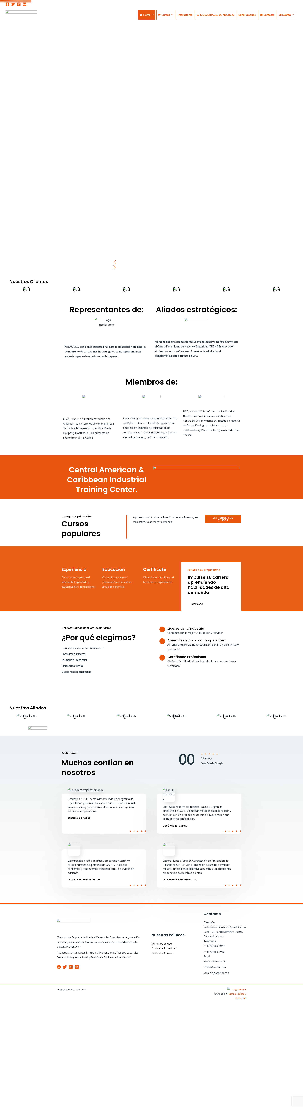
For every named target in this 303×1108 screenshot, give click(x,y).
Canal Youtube (247, 15)
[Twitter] (13, 4)
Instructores (185, 15)
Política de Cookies (163, 953)
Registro (20, 1101)
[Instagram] (19, 4)
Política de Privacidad (164, 948)
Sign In (30, 1101)
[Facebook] (7, 4)
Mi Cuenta (285, 15)
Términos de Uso (162, 943)
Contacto (269, 15)
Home (146, 15)
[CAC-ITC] (21, 14)
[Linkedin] (24, 4)
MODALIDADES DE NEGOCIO (217, 15)
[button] (151, 262)
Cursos (166, 15)
